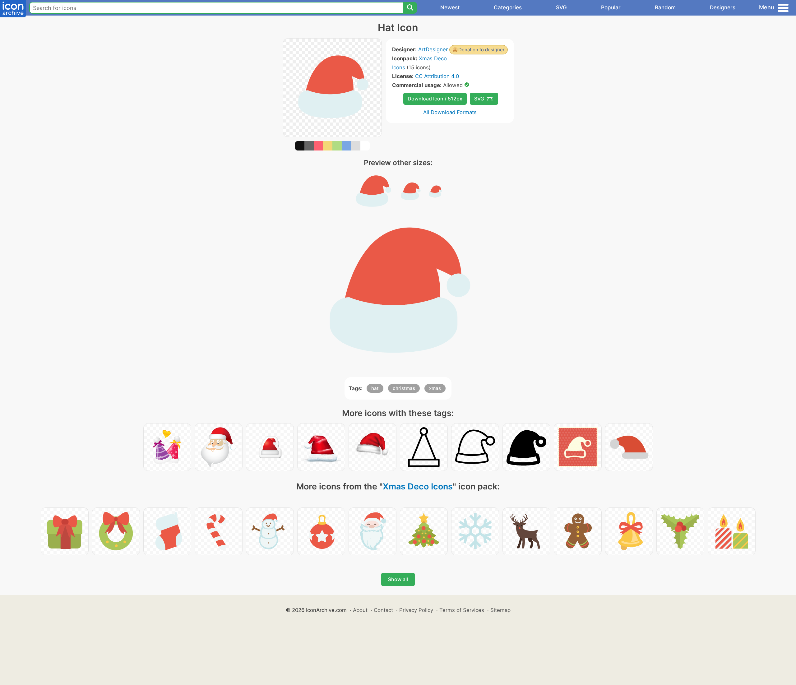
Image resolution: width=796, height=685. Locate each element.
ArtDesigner (433, 49)
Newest (450, 7)
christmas (404, 388)
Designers (722, 7)
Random (665, 7)
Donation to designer (481, 50)
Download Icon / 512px (435, 98)
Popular (611, 7)
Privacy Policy (416, 610)
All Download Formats (450, 112)
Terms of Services (461, 610)
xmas (435, 388)
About (360, 610)
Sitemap (500, 610)
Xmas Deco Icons (418, 486)
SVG (561, 7)
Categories (508, 7)
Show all (398, 579)
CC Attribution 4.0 (437, 76)
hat (375, 388)
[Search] (410, 8)
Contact (383, 610)
